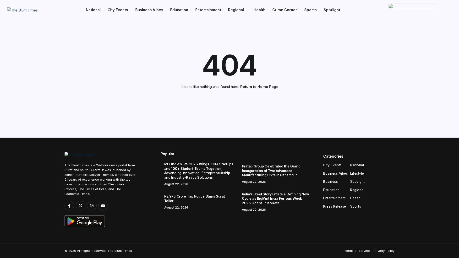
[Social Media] (69, 205)
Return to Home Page (259, 86)
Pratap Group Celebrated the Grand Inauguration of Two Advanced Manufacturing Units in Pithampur (271, 170)
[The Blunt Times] (22, 10)
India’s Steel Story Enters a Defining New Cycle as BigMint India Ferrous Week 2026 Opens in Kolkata (275, 198)
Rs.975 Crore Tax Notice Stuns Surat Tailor (194, 198)
